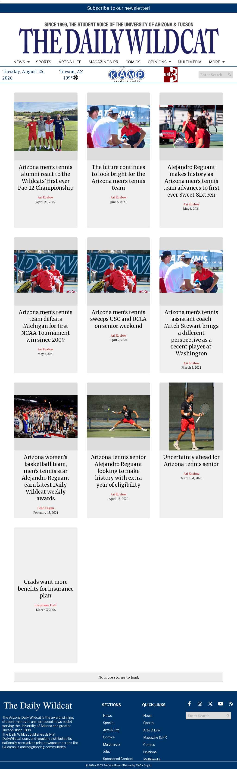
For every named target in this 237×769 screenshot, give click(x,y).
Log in (147, 765)
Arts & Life (70, 62)
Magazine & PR (103, 62)
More (214, 62)
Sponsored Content (118, 759)
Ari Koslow (45, 197)
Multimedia (190, 62)
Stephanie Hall (45, 605)
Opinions (157, 62)
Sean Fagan (45, 508)
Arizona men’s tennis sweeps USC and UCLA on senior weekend (118, 319)
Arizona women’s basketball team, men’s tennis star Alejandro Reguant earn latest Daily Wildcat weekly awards (45, 478)
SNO (138, 765)
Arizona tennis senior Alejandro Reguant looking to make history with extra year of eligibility (118, 471)
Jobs (106, 751)
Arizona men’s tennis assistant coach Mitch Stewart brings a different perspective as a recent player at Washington (191, 333)
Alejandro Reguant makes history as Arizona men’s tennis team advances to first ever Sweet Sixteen (191, 181)
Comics (133, 62)
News (19, 62)
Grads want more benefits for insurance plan (46, 589)
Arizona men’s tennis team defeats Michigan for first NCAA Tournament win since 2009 (45, 326)
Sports (43, 62)
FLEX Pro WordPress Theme (114, 765)
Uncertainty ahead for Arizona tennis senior (191, 460)
